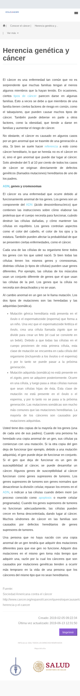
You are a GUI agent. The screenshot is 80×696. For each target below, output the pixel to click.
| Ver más (10, 33)
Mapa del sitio (40, 648)
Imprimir (68, 632)
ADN (6, 186)
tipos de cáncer (25, 96)
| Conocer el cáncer (18, 25)
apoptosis (45, 497)
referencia (51, 146)
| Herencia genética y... (44, 25)
